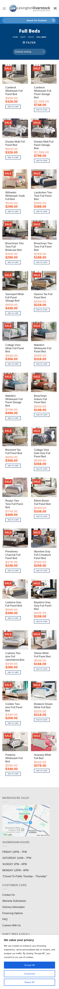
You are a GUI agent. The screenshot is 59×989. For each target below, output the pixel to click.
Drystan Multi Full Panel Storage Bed (43, 145)
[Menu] (4, 8)
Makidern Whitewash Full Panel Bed (42, 348)
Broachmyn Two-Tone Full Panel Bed (43, 246)
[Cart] (55, 8)
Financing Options (12, 913)
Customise (29, 973)
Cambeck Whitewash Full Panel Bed (14, 90)
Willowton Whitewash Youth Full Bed (15, 195)
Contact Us (8, 895)
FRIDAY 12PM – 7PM (14, 852)
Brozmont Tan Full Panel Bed (13, 451)
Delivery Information (13, 907)
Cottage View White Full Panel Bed (14, 348)
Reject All (29, 982)
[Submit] (53, 20)
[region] (29, 962)
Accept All (29, 965)
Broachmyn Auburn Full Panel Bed (40, 399)
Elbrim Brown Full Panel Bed (42, 502)
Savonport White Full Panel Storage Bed (14, 297)
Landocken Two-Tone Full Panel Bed (43, 195)
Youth (31, 37)
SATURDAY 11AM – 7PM (16, 858)
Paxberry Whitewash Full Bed (14, 758)
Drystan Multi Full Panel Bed (15, 143)
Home (15, 37)
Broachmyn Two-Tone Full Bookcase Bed (14, 246)
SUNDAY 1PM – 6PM (14, 864)
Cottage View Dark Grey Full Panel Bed (42, 453)
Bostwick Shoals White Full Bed (43, 706)
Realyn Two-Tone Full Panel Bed (14, 504)
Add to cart (13, 107)
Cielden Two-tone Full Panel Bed (13, 707)
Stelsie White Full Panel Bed (42, 655)
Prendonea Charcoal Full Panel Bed (12, 555)
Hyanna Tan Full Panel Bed (43, 296)
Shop (22, 37)
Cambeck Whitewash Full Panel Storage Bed (42, 92)
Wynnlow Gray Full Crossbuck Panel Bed (42, 555)
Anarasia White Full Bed (42, 757)
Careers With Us (11, 925)
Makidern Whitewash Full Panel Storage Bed (14, 400)
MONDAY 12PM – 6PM (15, 870)
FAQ (4, 919)
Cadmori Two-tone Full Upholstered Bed (14, 656)
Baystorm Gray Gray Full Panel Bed (42, 605)
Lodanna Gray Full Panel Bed (13, 604)
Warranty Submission (14, 901)
